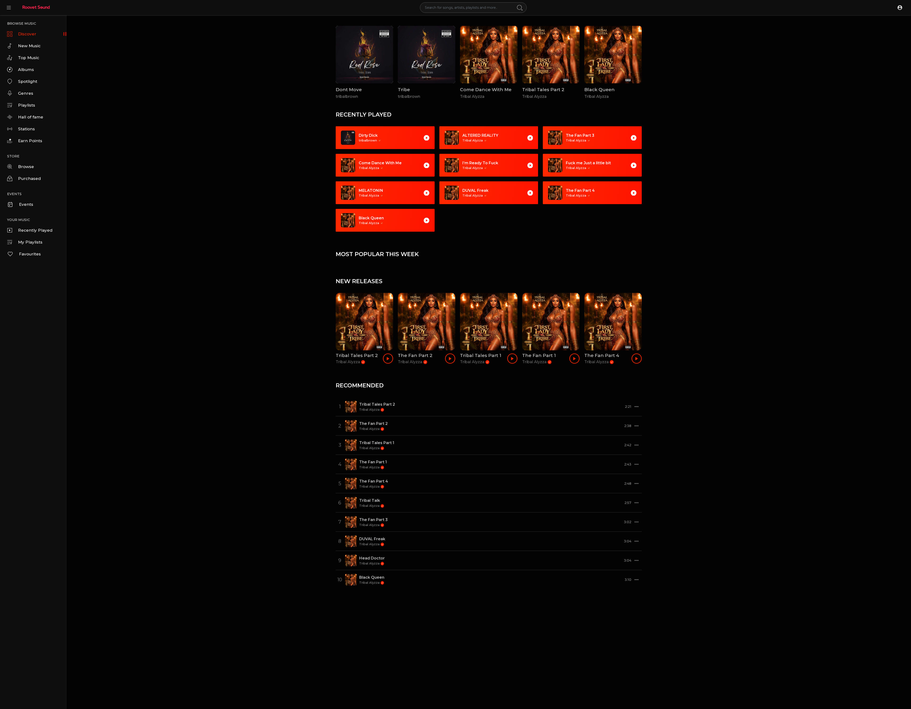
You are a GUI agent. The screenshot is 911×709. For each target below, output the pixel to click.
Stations (26, 129)
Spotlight (27, 81)
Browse (26, 166)
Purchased (29, 178)
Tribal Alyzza (472, 96)
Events (26, 204)
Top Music (28, 57)
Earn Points (30, 140)
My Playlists (30, 242)
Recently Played (35, 230)
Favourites (30, 254)
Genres (25, 93)
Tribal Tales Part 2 (543, 89)
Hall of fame (30, 117)
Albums (26, 69)
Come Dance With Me (485, 89)
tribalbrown (347, 96)
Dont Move (349, 89)
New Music (29, 45)
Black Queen (599, 89)
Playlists (26, 105)
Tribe (404, 89)
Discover (27, 34)
